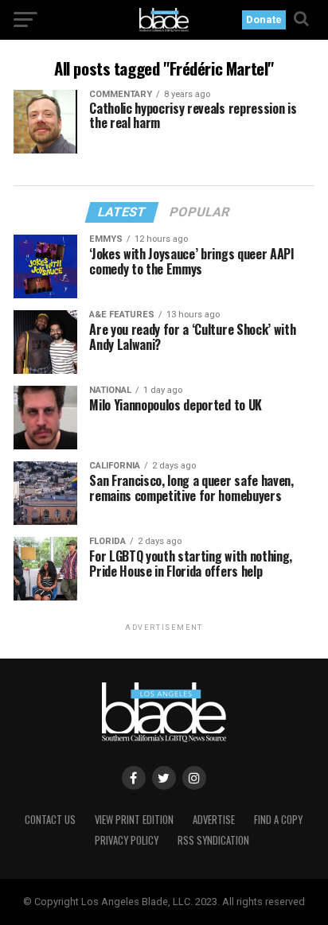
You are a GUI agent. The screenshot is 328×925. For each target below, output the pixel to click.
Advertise (214, 819)
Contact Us (50, 819)
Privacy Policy (126, 840)
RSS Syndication (213, 840)
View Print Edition (134, 819)
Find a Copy (278, 819)
